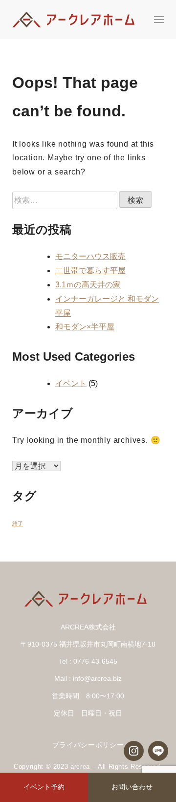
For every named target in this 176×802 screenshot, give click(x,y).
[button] (159, 19)
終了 (17, 523)
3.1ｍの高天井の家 (88, 285)
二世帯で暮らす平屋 (90, 270)
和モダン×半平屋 (84, 327)
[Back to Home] (75, 19)
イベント (71, 383)
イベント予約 (44, 787)
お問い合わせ (132, 787)
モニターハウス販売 (90, 256)
